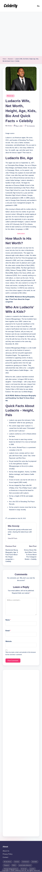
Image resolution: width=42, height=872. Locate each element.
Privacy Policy (7, 854)
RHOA (14, 865)
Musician (10, 96)
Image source (21, 233)
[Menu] (38, 5)
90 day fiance (7, 861)
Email (8, 630)
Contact (5, 857)
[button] (12, 538)
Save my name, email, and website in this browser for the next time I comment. (20, 653)
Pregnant (6, 865)
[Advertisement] (21, 34)
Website (8, 641)
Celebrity (10, 6)
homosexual (25, 861)
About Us (6, 851)
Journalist (34, 861)
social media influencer (25, 865)
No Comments (31, 126)
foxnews (17, 861)
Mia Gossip (13, 526)
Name (8, 620)
